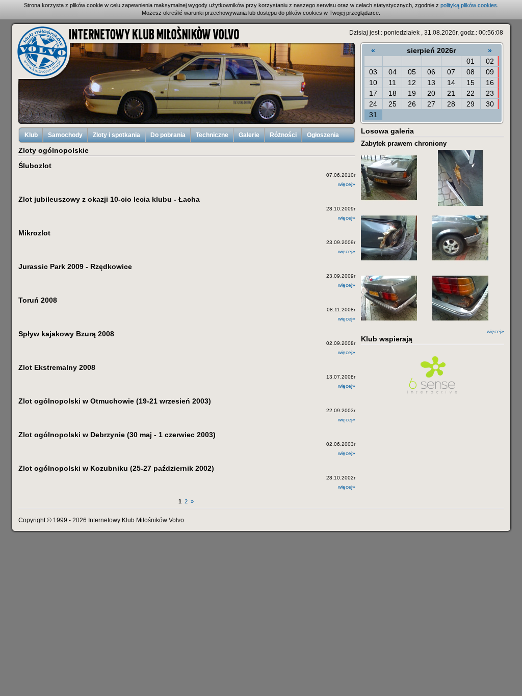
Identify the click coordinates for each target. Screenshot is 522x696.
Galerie (249, 135)
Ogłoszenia (323, 135)
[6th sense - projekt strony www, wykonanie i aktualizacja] (432, 394)
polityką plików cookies (468, 5)
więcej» (495, 331)
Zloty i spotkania (116, 135)
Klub (31, 135)
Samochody (65, 135)
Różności (283, 135)
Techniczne (212, 135)
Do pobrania (168, 135)
